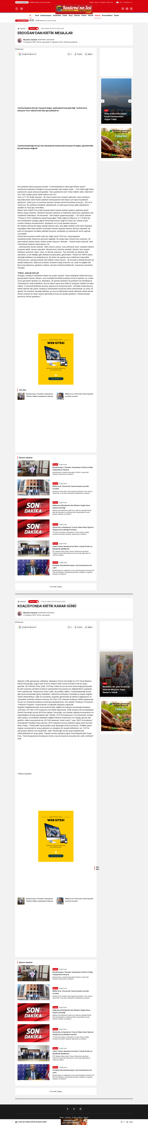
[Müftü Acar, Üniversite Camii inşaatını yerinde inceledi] (75, 396)
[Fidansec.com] (116, 143)
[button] (127, 8)
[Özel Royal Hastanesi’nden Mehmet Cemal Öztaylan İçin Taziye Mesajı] (116, 101)
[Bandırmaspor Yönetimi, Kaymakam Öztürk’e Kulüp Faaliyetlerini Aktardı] (36, 396)
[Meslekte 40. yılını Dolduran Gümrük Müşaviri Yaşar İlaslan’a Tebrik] (116, 674)
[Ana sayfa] (30, 15)
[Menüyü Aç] (16, 8)
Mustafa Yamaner (30, 40)
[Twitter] (74, 1108)
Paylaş (131, 1122)
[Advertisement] (56, 82)
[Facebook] (67, 1108)
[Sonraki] (33, 21)
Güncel (55, 464)
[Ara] (122, 8)
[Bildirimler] (131, 8)
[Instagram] (80, 1108)
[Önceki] (30, 21)
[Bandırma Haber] (74, 9)
